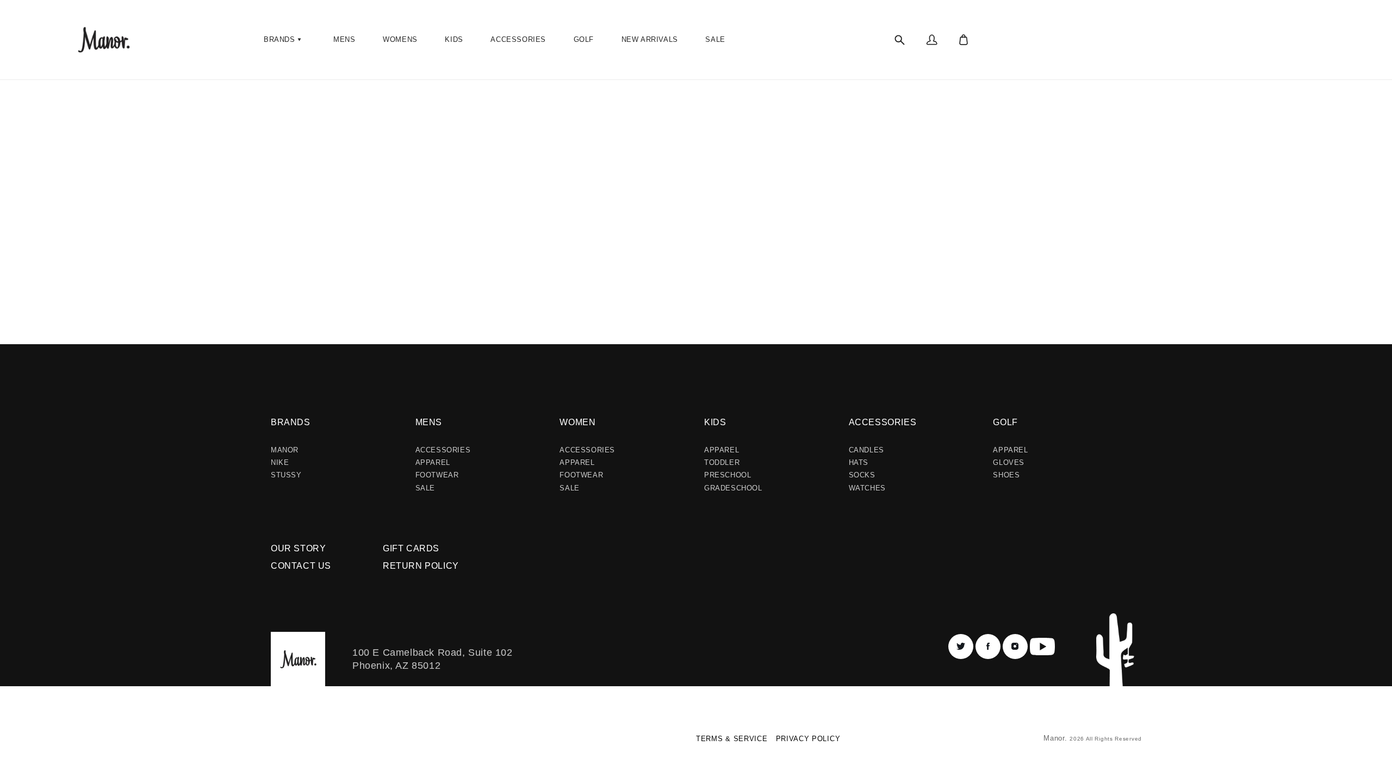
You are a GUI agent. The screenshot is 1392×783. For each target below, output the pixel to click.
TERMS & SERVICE (732, 739)
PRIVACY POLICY (808, 739)
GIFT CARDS (411, 548)
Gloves (1008, 462)
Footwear (437, 475)
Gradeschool (733, 488)
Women (577, 422)
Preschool (727, 475)
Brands (290, 422)
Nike (280, 462)
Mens (428, 422)
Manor (285, 450)
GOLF (1005, 422)
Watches (867, 488)
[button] (283, 39)
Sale (425, 488)
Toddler (721, 462)
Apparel (432, 462)
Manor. (1056, 738)
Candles (866, 450)
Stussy (286, 475)
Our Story (298, 548)
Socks (862, 475)
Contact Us (301, 565)
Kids (715, 422)
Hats (858, 462)
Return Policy (421, 565)
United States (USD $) (296, 742)
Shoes (1006, 475)
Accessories (443, 450)
